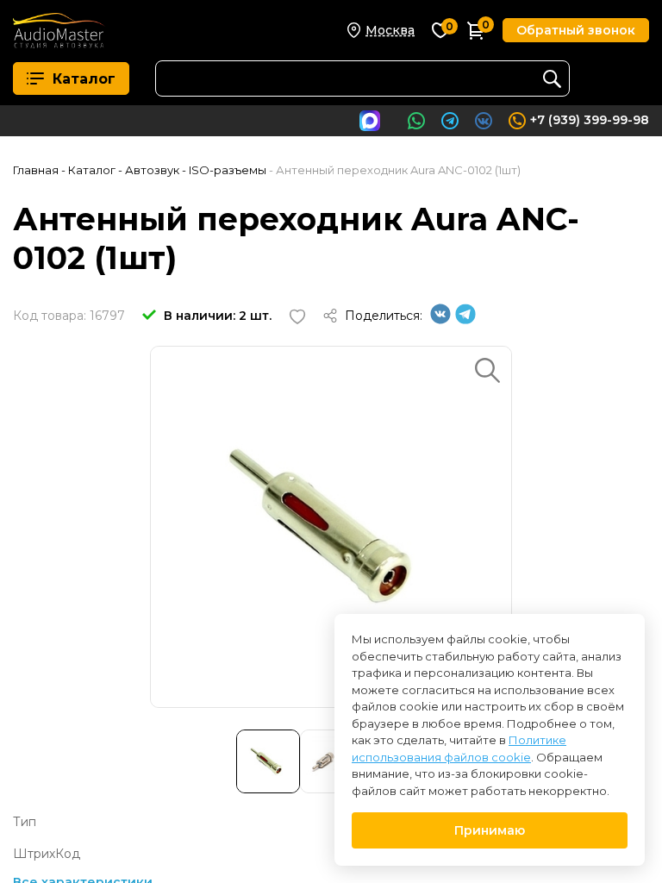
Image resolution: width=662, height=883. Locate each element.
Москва (390, 30)
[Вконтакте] (440, 320)
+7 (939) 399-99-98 (589, 120)
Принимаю (489, 830)
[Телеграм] (465, 320)
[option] (331, 527)
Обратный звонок (575, 30)
